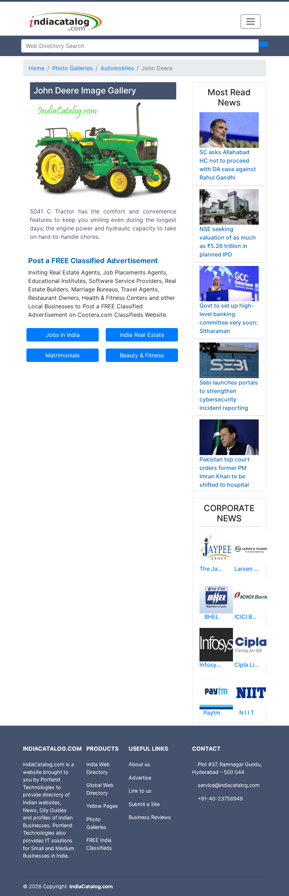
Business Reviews (150, 817)
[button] (41, 178)
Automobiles (117, 68)
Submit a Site (144, 804)
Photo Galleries (72, 68)
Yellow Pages (102, 806)
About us (139, 764)
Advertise (140, 778)
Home (36, 68)
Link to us (140, 791)
